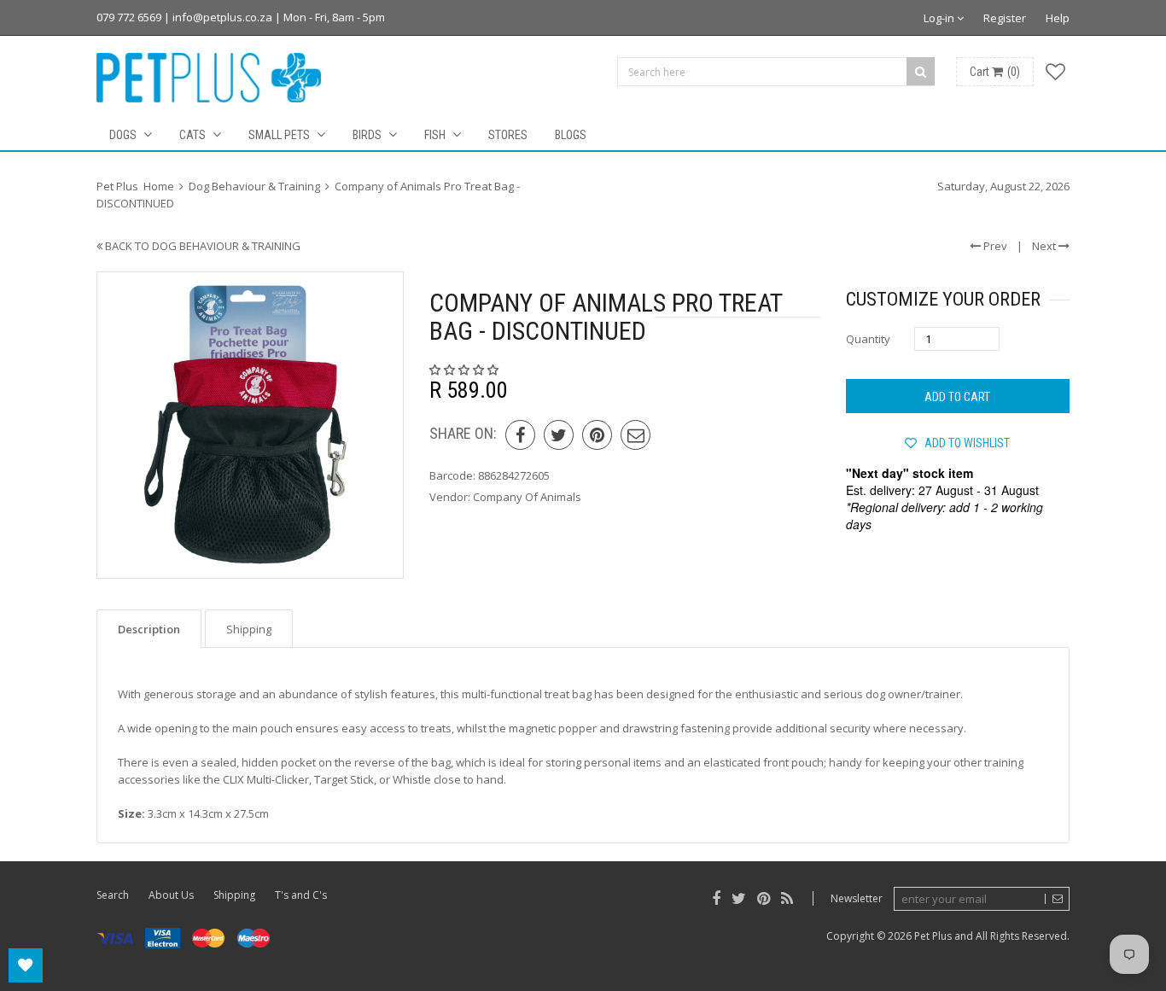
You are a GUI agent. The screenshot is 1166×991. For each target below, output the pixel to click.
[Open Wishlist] (26, 965)
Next (1045, 246)
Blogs (570, 135)
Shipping (234, 895)
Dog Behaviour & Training (254, 186)
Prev (994, 246)
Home (159, 186)
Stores (508, 135)
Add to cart (957, 397)
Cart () (995, 72)
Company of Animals (527, 496)
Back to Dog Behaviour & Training (201, 246)
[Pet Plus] (208, 77)
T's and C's (301, 895)
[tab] (148, 628)
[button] (465, 369)
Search (112, 895)
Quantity (868, 339)
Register (1004, 18)
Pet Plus (933, 936)
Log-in (940, 18)
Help (1058, 18)
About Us (171, 895)
